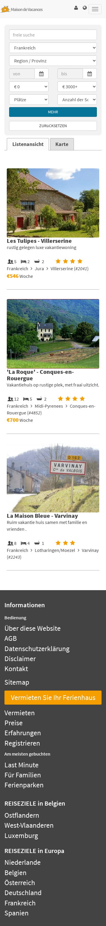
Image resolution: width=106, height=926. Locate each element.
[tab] (28, 144)
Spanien (16, 912)
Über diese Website (32, 628)
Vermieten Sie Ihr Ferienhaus (53, 697)
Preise (13, 722)
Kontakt (16, 668)
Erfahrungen (22, 732)
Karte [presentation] (61, 144)
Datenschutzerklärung (36, 648)
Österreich (19, 882)
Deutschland (23, 892)
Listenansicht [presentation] (28, 144)
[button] (76, 8)
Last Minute (21, 764)
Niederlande (22, 862)
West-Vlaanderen (29, 825)
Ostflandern (21, 815)
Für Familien (22, 774)
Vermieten (19, 712)
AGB (10, 638)
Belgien (15, 872)
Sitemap (16, 682)
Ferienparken (24, 784)
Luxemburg (21, 835)
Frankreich (20, 902)
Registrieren (22, 743)
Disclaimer (20, 658)
